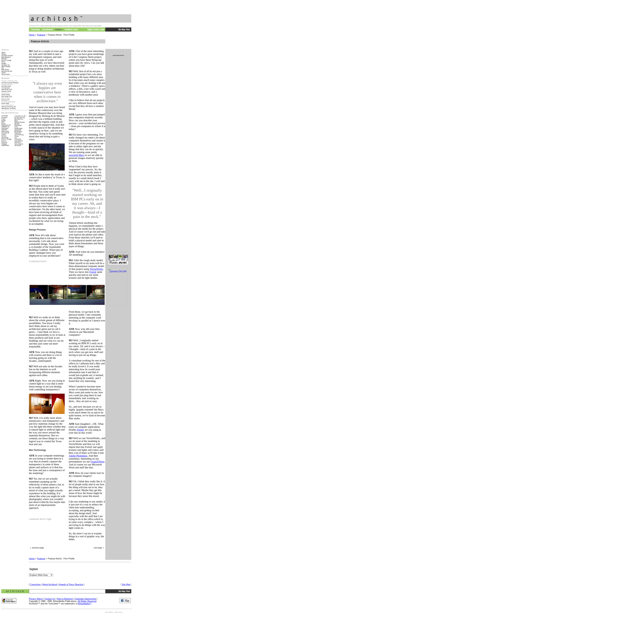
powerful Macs (76, 155)
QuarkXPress (97, 461)
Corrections (35, 584)
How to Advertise (65, 599)
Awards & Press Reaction (71, 584)
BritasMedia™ (84, 603)
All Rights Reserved (87, 601)
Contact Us (50, 599)
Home (32, 35)
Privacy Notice (36, 599)
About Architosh (49, 584)
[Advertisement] (118, 328)
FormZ (93, 272)
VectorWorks (96, 269)
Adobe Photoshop (78, 455)
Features (41, 35)
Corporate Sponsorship (85, 599)
